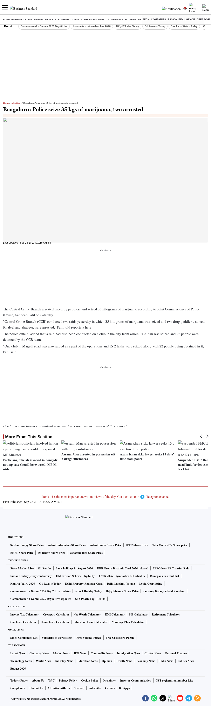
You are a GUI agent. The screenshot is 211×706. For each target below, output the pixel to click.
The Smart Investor (96, 19)
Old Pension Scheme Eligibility (75, 576)
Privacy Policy (68, 680)
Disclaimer (109, 680)
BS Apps (124, 688)
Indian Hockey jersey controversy (31, 576)
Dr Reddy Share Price (51, 552)
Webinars (117, 19)
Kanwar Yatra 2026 (22, 583)
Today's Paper (19, 680)
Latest (27, 19)
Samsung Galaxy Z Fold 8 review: (164, 591)
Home (6, 19)
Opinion (77, 19)
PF (139, 19)
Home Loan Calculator (55, 622)
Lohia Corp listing (150, 583)
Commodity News (102, 653)
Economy (130, 19)
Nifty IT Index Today (127, 26)
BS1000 (172, 19)
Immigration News (128, 653)
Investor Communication (135, 680)
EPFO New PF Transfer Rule (171, 568)
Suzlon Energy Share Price (27, 545)
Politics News (186, 661)
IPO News (80, 653)
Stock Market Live (22, 568)
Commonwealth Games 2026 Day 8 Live (44, 26)
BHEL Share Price (21, 552)
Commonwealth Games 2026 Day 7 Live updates (40, 591)
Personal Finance (176, 653)
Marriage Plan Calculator (128, 622)
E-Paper (38, 19)
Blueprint (64, 19)
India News (16, 102)
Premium (16, 19)
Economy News (145, 661)
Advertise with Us (59, 688)
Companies (158, 19)
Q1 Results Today (155, 26)
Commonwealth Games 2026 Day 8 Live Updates (40, 599)
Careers (110, 688)
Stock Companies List (24, 637)
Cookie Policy (89, 680)
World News (43, 661)
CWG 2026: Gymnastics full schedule (122, 576)
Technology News (21, 661)
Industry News (64, 661)
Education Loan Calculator (91, 622)
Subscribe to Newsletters (57, 637)
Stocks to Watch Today (184, 26)
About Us (38, 680)
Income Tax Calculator (24, 614)
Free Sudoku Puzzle (88, 637)
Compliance (17, 688)
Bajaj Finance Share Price (122, 591)
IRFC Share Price (137, 545)
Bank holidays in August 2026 (74, 568)
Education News (87, 661)
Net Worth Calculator (87, 614)
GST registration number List (174, 680)
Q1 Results (44, 568)
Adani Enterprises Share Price (67, 545)
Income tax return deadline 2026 (92, 26)
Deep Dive (203, 19)
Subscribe (95, 688)
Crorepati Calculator (56, 614)
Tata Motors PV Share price (169, 545)
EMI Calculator (115, 614)
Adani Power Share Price (105, 545)
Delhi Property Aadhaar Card (84, 583)
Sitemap (79, 688)
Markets (50, 19)
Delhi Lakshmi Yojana (121, 583)
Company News (39, 653)
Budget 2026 (18, 668)
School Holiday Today (88, 591)
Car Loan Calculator (23, 622)
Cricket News (152, 653)
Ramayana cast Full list (164, 576)
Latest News (17, 653)
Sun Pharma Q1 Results (90, 599)
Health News (124, 661)
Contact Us (36, 688)
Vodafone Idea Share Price (86, 552)
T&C (51, 680)
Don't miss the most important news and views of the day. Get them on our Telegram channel (105, 496)
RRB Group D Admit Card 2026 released (122, 568)
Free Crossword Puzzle (120, 637)
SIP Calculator (138, 614)
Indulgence (186, 19)
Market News (61, 653)
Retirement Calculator (166, 614)
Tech (146, 19)
